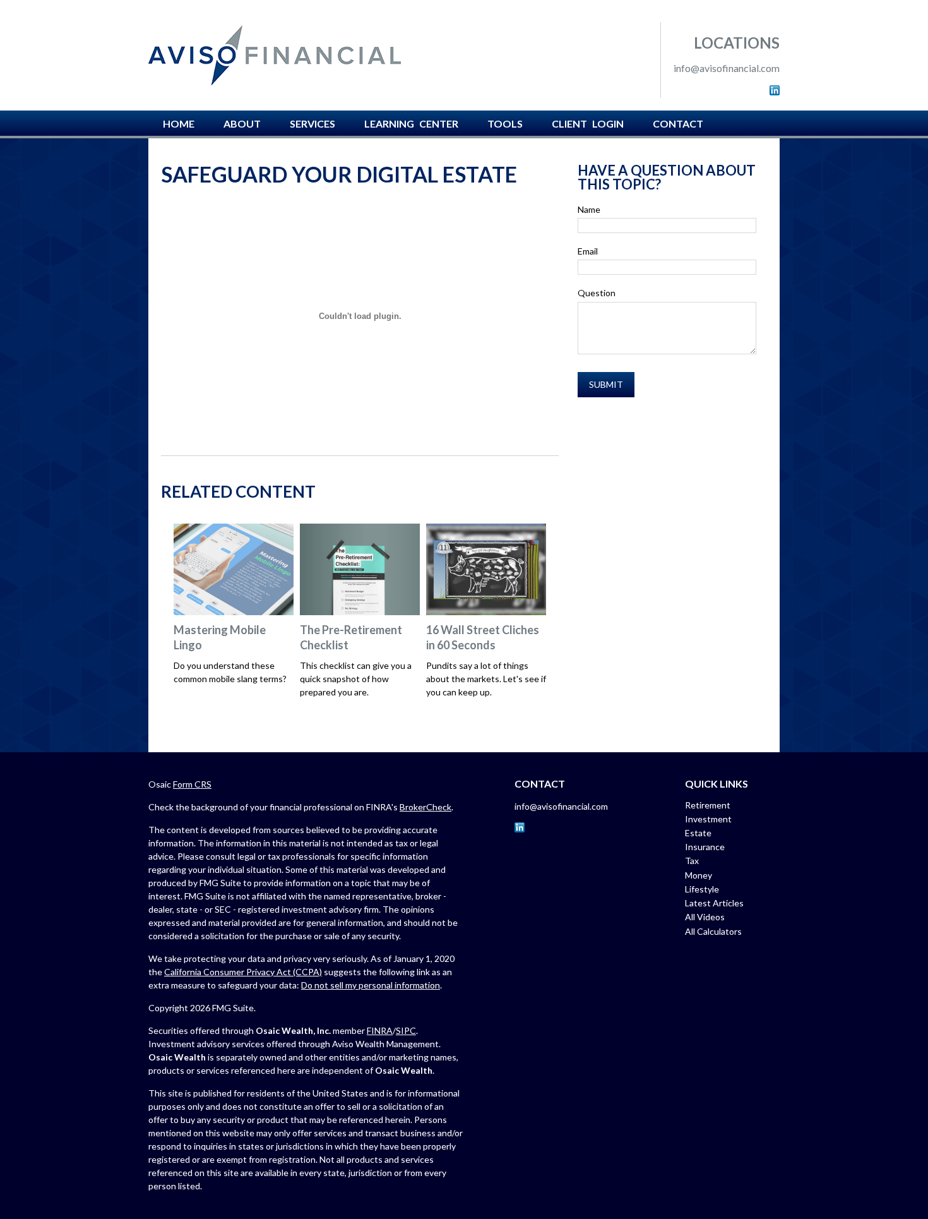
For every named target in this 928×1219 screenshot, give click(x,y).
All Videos (705, 916)
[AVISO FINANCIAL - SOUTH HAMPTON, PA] (274, 55)
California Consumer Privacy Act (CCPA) (243, 971)
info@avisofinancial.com (727, 68)
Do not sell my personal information (370, 985)
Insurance (705, 846)
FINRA (380, 1030)
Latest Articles (714, 903)
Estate (698, 832)
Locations (737, 42)
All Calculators (713, 931)
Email (588, 251)
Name (589, 209)
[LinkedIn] (775, 91)
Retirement (707, 805)
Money (698, 875)
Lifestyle (702, 889)
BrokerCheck (425, 807)
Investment (708, 819)
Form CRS (192, 784)
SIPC (406, 1030)
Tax (692, 860)
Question (597, 292)
